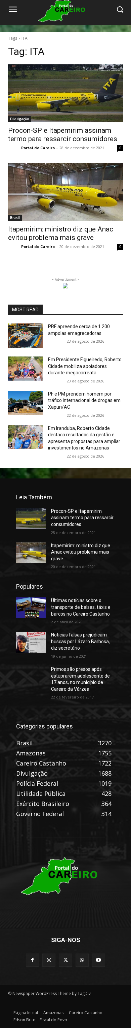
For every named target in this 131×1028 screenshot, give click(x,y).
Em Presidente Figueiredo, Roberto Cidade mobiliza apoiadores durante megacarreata (85, 366)
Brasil (15, 217)
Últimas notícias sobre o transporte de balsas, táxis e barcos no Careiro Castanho (81, 607)
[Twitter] (65, 960)
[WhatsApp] (82, 960)
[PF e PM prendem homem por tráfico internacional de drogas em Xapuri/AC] (25, 403)
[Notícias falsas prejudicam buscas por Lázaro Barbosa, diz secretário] (31, 642)
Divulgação (19, 119)
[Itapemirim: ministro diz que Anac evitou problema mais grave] (65, 192)
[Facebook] (32, 960)
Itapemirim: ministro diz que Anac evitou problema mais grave (60, 233)
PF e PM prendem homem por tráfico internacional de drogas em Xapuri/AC (84, 400)
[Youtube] (98, 960)
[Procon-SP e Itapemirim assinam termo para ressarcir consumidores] (65, 93)
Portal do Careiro (38, 147)
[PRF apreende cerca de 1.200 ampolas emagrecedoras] (25, 335)
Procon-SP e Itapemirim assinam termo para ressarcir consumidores (62, 134)
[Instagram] (48, 960)
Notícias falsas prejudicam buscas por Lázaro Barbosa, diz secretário (80, 641)
